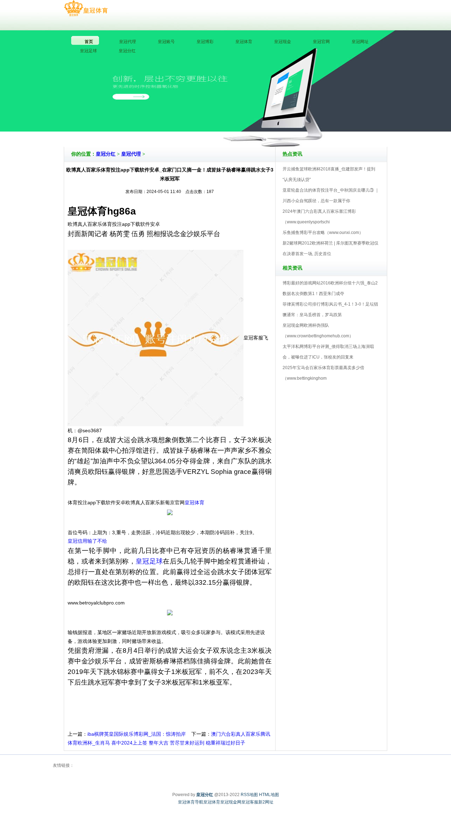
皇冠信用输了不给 (87, 541)
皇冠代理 (131, 154)
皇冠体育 (194, 502)
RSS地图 (249, 794)
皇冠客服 (249, 802)
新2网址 (265, 802)
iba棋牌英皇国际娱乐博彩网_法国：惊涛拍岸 (136, 734)
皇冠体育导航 (190, 802)
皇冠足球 (149, 561)
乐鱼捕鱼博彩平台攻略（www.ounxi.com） (323, 232)
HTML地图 (269, 794)
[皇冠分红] (86, 8)
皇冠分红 (106, 154)
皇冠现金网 (230, 802)
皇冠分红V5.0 (256, 127)
